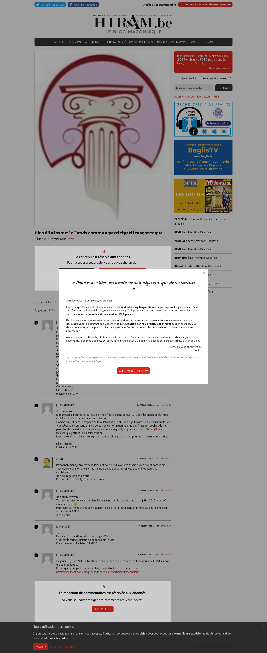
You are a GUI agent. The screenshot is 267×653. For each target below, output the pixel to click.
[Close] (204, 273)
